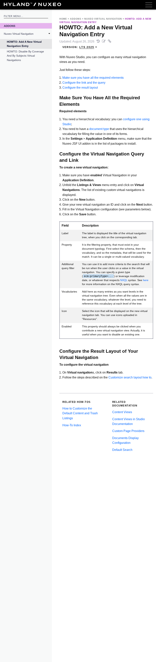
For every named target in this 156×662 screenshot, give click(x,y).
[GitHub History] (98, 41)
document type (99, 129)
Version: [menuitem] (78, 47)
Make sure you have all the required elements (93, 77)
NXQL (123, 280)
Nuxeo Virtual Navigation (18, 33)
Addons (9, 25)
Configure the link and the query (83, 82)
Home (63, 19)
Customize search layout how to (129, 377)
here (145, 280)
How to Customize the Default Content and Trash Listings (80, 413)
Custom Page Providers (128, 431)
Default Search (122, 449)
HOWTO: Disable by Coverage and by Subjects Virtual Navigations (25, 56)
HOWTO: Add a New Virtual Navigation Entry (24, 43)
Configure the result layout (80, 87)
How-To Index (71, 425)
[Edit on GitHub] (104, 41)
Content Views (122, 412)
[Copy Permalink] (109, 41)
